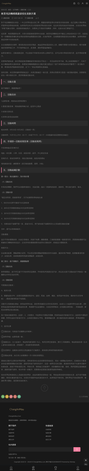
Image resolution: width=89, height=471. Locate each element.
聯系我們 (11, 436)
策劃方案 (30, 18)
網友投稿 (6, 18)
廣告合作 (11, 439)
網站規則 (48, 436)
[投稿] (74, 3)
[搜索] (78, 3)
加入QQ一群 (12, 458)
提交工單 (48, 439)
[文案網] (6, 3)
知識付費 (48, 433)
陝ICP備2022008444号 (53, 462)
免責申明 (11, 433)
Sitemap (72, 462)
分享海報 (84, 397)
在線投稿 (48, 429)
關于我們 (11, 429)
